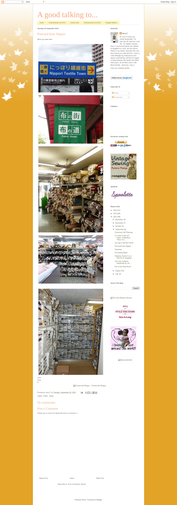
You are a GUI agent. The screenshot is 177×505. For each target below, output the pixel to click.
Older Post (100, 478)
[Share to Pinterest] (96, 392)
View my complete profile (120, 68)
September (119, 229)
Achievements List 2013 (92, 23)
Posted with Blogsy (98, 386)
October (118, 226)
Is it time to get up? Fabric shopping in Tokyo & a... (122, 238)
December (119, 220)
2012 (115, 217)
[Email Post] (81, 392)
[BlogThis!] (88, 392)
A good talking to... (67, 14)
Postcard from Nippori (123, 246)
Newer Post (43, 478)
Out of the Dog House (123, 267)
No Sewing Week (121, 253)
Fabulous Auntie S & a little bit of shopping (123, 257)
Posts (116, 93)
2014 (115, 210)
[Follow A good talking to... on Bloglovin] (122, 79)
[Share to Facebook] (93, 392)
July (117, 274)
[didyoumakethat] (125, 360)
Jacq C (125, 33)
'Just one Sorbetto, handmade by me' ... (123, 262)
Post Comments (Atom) (77, 484)
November (119, 223)
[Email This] (86, 392)
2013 (115, 213)
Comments (118, 97)
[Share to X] (91, 392)
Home (42, 23)
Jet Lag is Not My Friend (124, 243)
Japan (51, 396)
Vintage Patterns (111, 23)
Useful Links (74, 23)
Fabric (45, 396)
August (118, 271)
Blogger (99, 500)
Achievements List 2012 (57, 23)
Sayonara (118, 249)
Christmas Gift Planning (124, 232)
